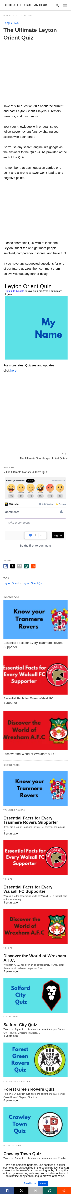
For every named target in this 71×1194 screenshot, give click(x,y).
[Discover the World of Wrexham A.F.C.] (35, 730)
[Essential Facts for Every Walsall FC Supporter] (35, 675)
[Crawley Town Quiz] (35, 1124)
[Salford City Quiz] (35, 995)
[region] (35, 212)
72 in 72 (7, 879)
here (13, 370)
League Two (25, 16)
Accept (43, 1183)
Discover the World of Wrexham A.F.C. (29, 754)
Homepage (9, 16)
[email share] (19, 566)
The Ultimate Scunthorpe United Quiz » (44, 458)
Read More (30, 1183)
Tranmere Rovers (14, 810)
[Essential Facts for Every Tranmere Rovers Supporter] (35, 619)
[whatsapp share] (26, 566)
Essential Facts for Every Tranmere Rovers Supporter (30, 820)
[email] (35, 1190)
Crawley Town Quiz (22, 1153)
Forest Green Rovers (16, 1081)
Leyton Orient (11, 583)
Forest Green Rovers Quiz (28, 1089)
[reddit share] (33, 566)
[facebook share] (5, 566)
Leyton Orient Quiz (33, 583)
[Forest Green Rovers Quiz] (35, 1060)
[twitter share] (12, 566)
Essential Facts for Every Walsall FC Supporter (27, 889)
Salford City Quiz (20, 1024)
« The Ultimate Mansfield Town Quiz (25, 472)
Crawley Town (12, 1146)
